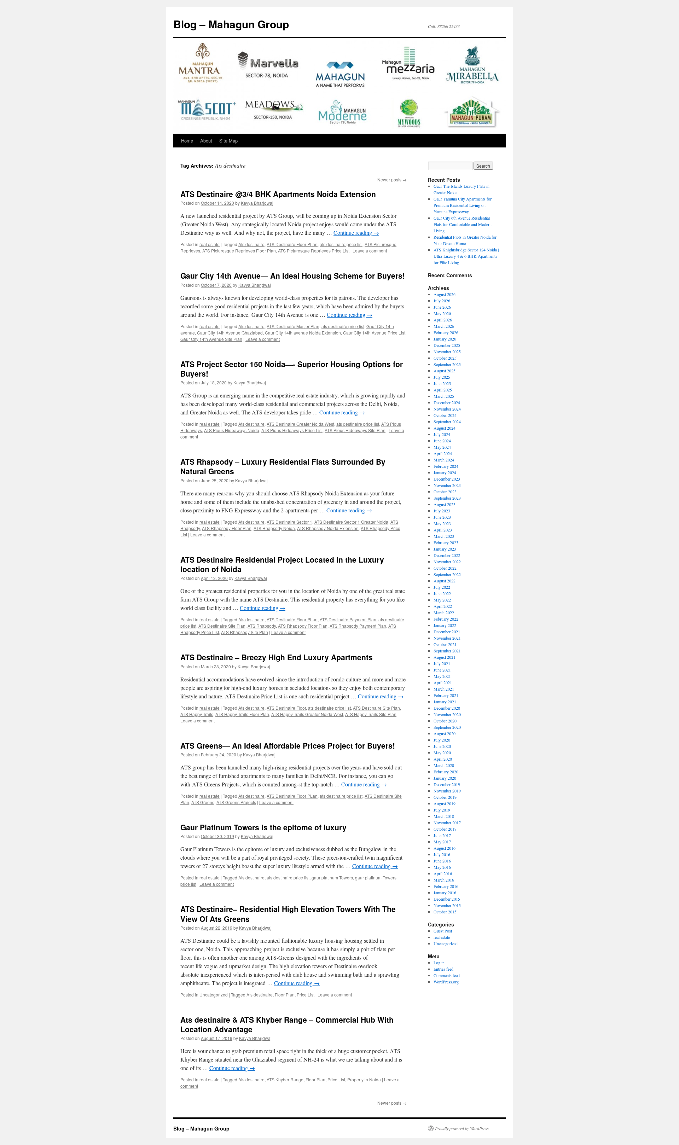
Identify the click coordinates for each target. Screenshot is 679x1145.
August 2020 (444, 733)
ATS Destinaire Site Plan (221, 626)
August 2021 (444, 657)
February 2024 (446, 466)
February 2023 (446, 542)
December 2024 (447, 402)
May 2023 (442, 523)
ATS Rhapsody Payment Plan (358, 626)
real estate (209, 244)
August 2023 (444, 504)
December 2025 (447, 345)
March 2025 (444, 396)
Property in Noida (364, 1079)
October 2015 (445, 911)
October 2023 (445, 491)
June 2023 (442, 517)
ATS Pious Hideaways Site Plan (355, 430)
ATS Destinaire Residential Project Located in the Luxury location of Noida (282, 564)
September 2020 (447, 727)
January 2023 (445, 549)
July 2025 (442, 377)
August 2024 (444, 428)
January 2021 (445, 701)
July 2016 (442, 854)
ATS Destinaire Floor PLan (292, 244)
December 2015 (447, 899)
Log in (439, 962)
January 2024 (445, 472)
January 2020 (445, 778)
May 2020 (442, 752)
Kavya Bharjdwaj (257, 203)
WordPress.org (446, 981)
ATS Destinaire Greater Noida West (300, 424)
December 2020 (447, 708)
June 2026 (442, 307)
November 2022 (447, 561)
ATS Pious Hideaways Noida (231, 430)
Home (187, 140)
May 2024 (442, 447)
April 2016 (443, 873)
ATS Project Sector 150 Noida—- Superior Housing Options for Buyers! (291, 369)
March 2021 (444, 689)
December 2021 (447, 631)
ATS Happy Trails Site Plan (370, 714)
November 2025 (447, 351)
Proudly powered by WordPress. (462, 1128)
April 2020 (443, 759)
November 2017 (447, 822)
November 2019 (447, 791)
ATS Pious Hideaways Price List (292, 430)
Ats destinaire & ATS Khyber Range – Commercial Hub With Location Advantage (287, 1024)
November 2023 (447, 485)
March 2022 (444, 612)
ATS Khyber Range (285, 1079)
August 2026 (444, 294)
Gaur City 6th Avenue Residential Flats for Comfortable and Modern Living (463, 224)
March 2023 (444, 536)
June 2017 (442, 835)
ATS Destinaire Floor (286, 708)
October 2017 (445, 829)
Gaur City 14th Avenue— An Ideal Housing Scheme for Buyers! (292, 275)
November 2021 (447, 638)
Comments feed (447, 975)
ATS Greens (202, 802)
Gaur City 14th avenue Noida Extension (303, 333)
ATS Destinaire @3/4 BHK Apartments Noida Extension (278, 193)
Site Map (228, 140)
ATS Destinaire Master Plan (293, 326)
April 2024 (443, 453)
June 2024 (442, 440)
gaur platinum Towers (332, 877)
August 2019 (444, 803)
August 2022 (444, 580)
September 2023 (447, 498)
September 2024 (447, 421)
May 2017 (442, 841)
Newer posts (392, 179)
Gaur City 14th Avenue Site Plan (211, 339)
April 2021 (443, 682)
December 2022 (447, 555)
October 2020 (445, 720)
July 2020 (442, 740)
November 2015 (447, 905)
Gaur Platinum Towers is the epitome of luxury (263, 827)
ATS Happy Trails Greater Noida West (307, 714)
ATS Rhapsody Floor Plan (226, 528)
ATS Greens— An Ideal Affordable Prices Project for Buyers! (287, 745)
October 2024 (445, 415)
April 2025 (443, 390)
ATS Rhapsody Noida (274, 528)
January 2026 (445, 339)
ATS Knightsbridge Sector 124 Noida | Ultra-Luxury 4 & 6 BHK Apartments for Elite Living (466, 256)
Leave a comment (370, 251)
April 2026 (443, 319)
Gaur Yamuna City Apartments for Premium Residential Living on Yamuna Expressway (463, 205)
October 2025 (445, 358)
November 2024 (447, 409)
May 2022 (442, 600)
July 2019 (442, 810)
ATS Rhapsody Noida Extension (328, 528)
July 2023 (442, 510)
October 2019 (445, 797)
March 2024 (444, 460)
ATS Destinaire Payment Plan (348, 619)
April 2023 (443, 530)
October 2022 (445, 568)
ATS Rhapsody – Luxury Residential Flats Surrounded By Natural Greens (282, 466)
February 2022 (446, 619)
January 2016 (445, 892)
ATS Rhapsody (262, 626)
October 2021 (445, 644)
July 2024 (442, 434)
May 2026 (442, 313)
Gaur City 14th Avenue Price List (374, 333)
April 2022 (443, 606)
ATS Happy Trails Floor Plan (242, 714)
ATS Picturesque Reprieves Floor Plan (239, 251)
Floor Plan (285, 995)
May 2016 (442, 867)
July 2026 (442, 300)
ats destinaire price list (341, 244)
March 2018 (444, 816)
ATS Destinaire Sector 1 (289, 522)
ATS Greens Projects (236, 802)
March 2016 (444, 880)
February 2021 (446, 695)
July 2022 (442, 587)
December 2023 (447, 479)
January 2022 (445, 625)
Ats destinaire (251, 244)
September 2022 (447, 574)
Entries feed (443, 969)
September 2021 (447, 650)
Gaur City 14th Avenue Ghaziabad (230, 333)
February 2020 (446, 771)
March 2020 (444, 765)
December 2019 (447, 784)
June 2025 (442, 383)
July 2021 (442, 663)
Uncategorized (213, 995)
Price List (305, 995)
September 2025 (447, 364)
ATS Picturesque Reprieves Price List (313, 251)
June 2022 (442, 593)
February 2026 (446, 332)
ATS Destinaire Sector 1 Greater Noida (351, 522)
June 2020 (442, 746)
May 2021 (442, 676)
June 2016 (442, 861)
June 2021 (442, 670)
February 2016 (446, 886)
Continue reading (356, 232)
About (206, 140)
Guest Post (443, 931)
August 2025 (444, 370)
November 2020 (447, 714)
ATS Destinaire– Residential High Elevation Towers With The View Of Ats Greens (288, 913)
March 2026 (444, 326)
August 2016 (444, 848)
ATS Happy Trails (196, 714)
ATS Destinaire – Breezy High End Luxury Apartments (276, 657)
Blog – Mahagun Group (231, 23)
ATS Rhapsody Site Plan (244, 632)
